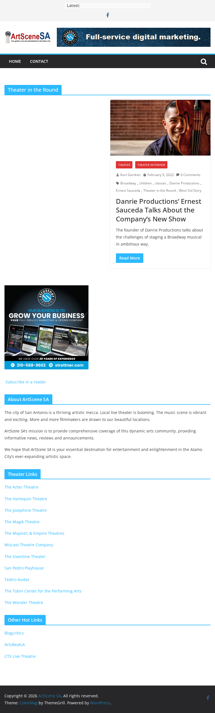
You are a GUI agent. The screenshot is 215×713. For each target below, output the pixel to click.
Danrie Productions (184, 183)
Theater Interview (151, 165)
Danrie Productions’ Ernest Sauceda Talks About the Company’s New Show (158, 209)
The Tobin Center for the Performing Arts (42, 591)
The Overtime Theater (25, 556)
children (145, 183)
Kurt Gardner (130, 174)
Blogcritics (14, 633)
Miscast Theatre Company (28, 544)
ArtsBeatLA (14, 644)
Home (15, 61)
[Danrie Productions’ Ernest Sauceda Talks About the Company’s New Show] (160, 128)
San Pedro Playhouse (24, 568)
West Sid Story (190, 190)
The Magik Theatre (21, 521)
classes (160, 183)
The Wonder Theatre (23, 602)
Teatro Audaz (16, 579)
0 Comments (190, 174)
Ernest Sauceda (128, 190)
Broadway (128, 183)
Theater (124, 165)
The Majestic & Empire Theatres (34, 533)
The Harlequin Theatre (25, 498)
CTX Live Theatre (20, 656)
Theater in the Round (159, 190)
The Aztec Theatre (21, 487)
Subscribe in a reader (25, 382)
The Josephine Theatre (25, 510)
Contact (39, 61)
